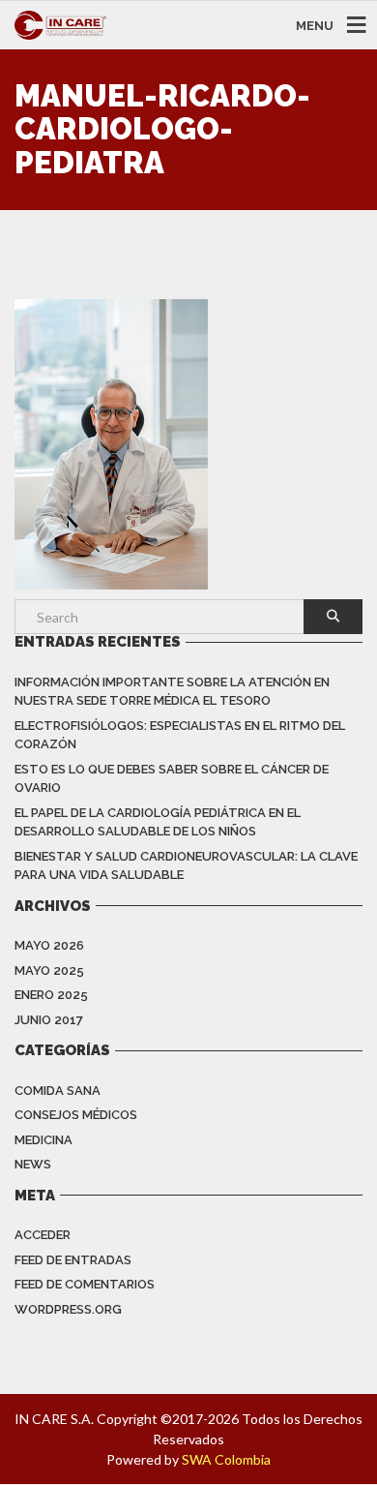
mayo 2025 (49, 970)
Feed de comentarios (84, 1284)
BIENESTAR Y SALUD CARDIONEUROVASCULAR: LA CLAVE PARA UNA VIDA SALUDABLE (186, 866)
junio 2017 (48, 1020)
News (32, 1164)
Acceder (42, 1234)
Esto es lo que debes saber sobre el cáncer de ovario (171, 779)
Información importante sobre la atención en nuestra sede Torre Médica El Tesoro (172, 692)
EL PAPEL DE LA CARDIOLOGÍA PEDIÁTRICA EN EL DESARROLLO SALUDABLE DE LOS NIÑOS (157, 822)
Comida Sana (57, 1090)
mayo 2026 (49, 945)
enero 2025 (51, 994)
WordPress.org (68, 1309)
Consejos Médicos (75, 1114)
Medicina (43, 1140)
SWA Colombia (226, 1459)
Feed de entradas (72, 1260)
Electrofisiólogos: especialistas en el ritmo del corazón (179, 735)
